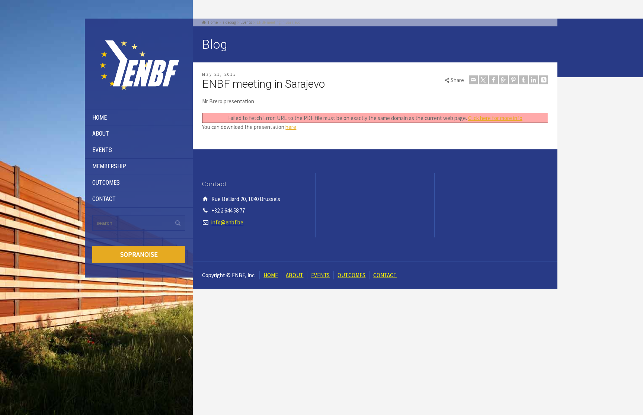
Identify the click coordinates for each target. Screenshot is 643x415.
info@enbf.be (227, 222)
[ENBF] (138, 63)
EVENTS (102, 149)
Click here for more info (495, 117)
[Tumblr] (523, 79)
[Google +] (503, 79)
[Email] (473, 79)
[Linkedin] (533, 79)
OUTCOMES (106, 182)
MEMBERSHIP (109, 166)
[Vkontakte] (543, 79)
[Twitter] (483, 79)
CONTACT (104, 198)
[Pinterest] (513, 79)
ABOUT (100, 133)
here (290, 126)
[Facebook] (493, 79)
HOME (99, 117)
